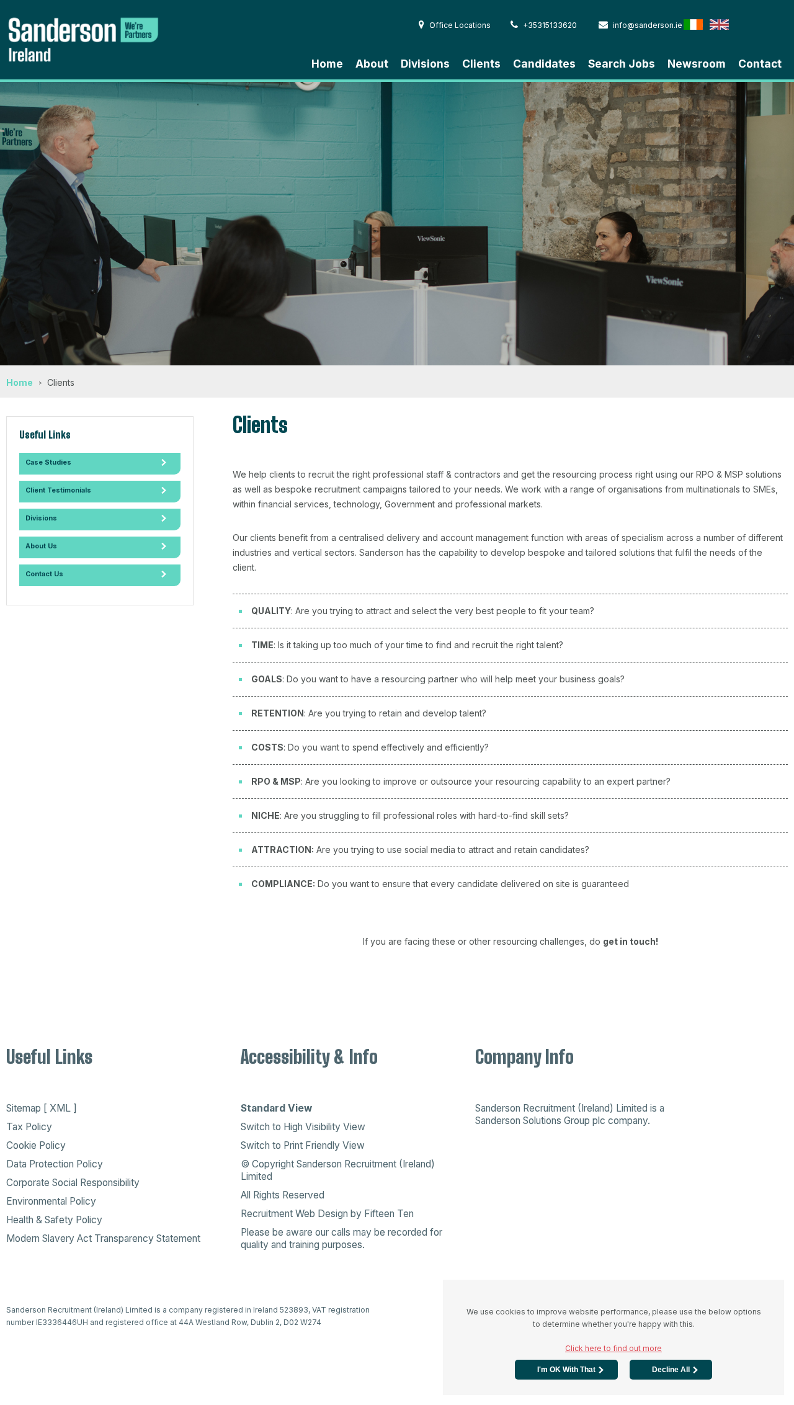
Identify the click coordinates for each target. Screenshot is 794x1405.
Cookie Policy (36, 1145)
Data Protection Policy (54, 1164)
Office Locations (460, 25)
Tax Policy (29, 1127)
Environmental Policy (51, 1201)
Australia (771, 24)
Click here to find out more (613, 1348)
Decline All (671, 1369)
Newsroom (696, 63)
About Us (41, 546)
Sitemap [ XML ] (41, 1108)
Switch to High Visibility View (303, 1127)
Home (327, 63)
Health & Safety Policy (54, 1220)
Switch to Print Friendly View (303, 1145)
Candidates (544, 63)
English (719, 24)
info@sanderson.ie (647, 25)
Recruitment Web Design (294, 1214)
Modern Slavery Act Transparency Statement (103, 1238)
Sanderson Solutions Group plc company (561, 1120)
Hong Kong (745, 24)
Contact (760, 63)
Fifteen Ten (389, 1214)
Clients (481, 63)
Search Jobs (621, 63)
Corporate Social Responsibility (73, 1183)
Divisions (425, 63)
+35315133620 (550, 25)
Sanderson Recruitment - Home (99, 38)
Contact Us (44, 574)
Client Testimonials (58, 490)
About (371, 63)
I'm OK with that (566, 1369)
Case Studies (48, 462)
